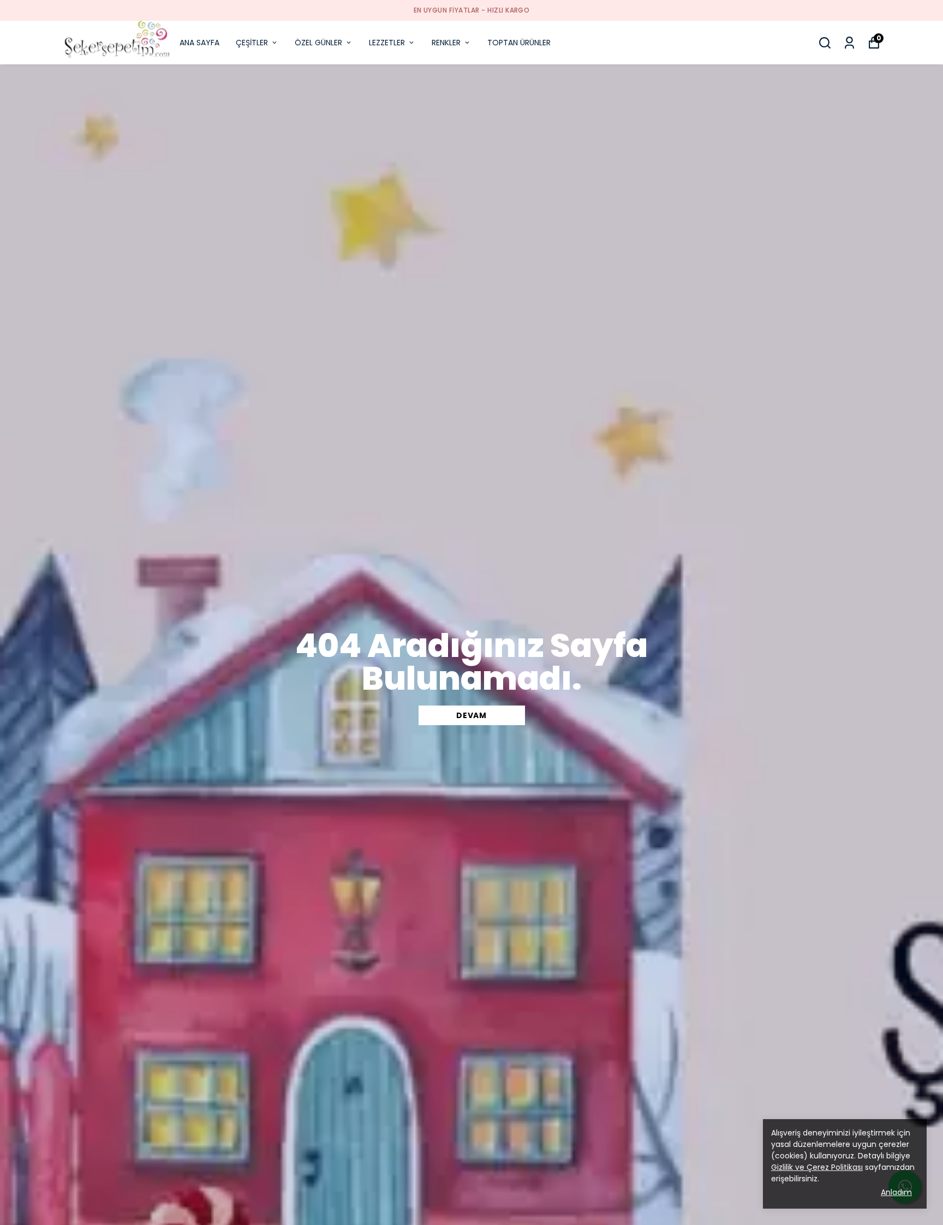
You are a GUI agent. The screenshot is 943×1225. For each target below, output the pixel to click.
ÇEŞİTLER (252, 42)
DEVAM (471, 715)
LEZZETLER (387, 42)
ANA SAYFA (199, 42)
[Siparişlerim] (849, 43)
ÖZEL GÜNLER (318, 42)
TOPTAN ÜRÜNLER (519, 42)
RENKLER (446, 42)
